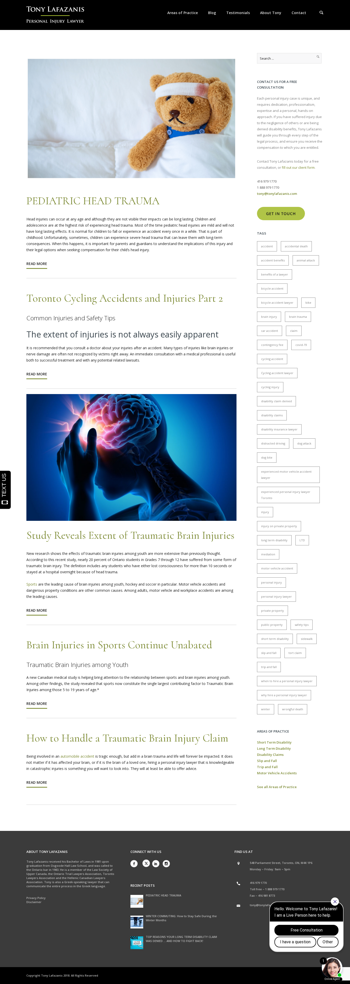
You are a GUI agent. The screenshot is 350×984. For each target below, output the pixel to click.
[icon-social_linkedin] (157, 863)
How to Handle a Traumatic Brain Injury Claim (127, 738)
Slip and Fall (267, 760)
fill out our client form (298, 167)
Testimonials (238, 12)
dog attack (304, 443)
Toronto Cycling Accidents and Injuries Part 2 (124, 298)
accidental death (296, 246)
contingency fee (272, 345)
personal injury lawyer (276, 596)
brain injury (269, 317)
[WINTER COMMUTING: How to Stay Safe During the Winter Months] (136, 922)
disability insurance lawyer (279, 429)
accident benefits (273, 260)
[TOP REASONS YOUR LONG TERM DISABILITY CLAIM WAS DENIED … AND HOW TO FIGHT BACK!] (136, 942)
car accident (269, 331)
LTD (302, 540)
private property (272, 610)
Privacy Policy (36, 898)
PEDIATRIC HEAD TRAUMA (92, 200)
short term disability (275, 639)
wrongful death (292, 709)
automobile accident (77, 756)
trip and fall (269, 667)
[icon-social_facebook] (135, 863)
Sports (32, 584)
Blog (212, 12)
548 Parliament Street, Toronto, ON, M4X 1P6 (281, 863)
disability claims (272, 415)
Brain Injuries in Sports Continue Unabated (119, 644)
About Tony (270, 12)
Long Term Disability (274, 748)
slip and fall (268, 653)
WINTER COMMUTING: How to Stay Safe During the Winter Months (181, 918)
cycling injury (270, 387)
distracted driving (273, 443)
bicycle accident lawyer (277, 302)
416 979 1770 (258, 883)
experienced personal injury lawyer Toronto (285, 495)
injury (265, 512)
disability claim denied (276, 401)
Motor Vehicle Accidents (277, 773)
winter (265, 709)
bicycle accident (272, 288)
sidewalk (307, 639)
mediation (268, 554)
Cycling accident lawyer (277, 373)
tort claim (295, 653)
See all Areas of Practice (277, 787)
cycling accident (272, 359)
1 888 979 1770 (274, 889)
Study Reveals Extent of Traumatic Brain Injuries (130, 535)
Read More (36, 263)
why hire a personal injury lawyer (284, 695)
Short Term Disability (274, 742)
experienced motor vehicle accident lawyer (286, 475)
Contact (299, 12)
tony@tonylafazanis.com (267, 905)
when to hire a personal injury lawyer (287, 681)
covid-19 (301, 345)
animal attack (306, 260)
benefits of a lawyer (274, 274)
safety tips (301, 625)
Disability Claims (270, 754)
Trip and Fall (267, 767)
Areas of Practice (182, 12)
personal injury (271, 582)
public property (272, 625)
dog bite (266, 457)
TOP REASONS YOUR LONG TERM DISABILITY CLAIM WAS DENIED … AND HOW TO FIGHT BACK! (181, 939)
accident (267, 246)
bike (308, 302)
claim (293, 331)
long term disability (274, 540)
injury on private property (279, 526)
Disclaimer (34, 902)
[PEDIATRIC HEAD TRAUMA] (136, 901)
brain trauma (298, 317)
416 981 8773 (266, 895)
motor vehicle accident (277, 568)
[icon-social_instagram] (166, 863)
